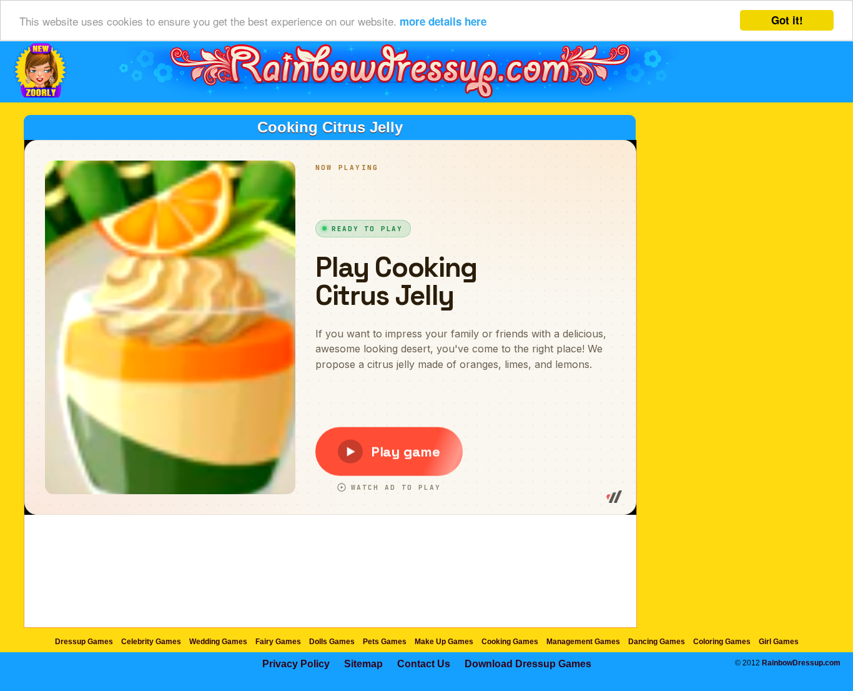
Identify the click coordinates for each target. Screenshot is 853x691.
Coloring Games (722, 641)
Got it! (787, 19)
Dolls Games (332, 641)
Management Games (583, 641)
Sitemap (363, 664)
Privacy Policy (296, 664)
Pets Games (385, 641)
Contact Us (423, 664)
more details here (443, 21)
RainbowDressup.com (801, 663)
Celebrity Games (151, 641)
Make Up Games (444, 641)
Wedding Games (218, 641)
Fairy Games (278, 641)
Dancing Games (656, 641)
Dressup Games (84, 641)
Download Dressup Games (528, 664)
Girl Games (779, 641)
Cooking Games (509, 641)
